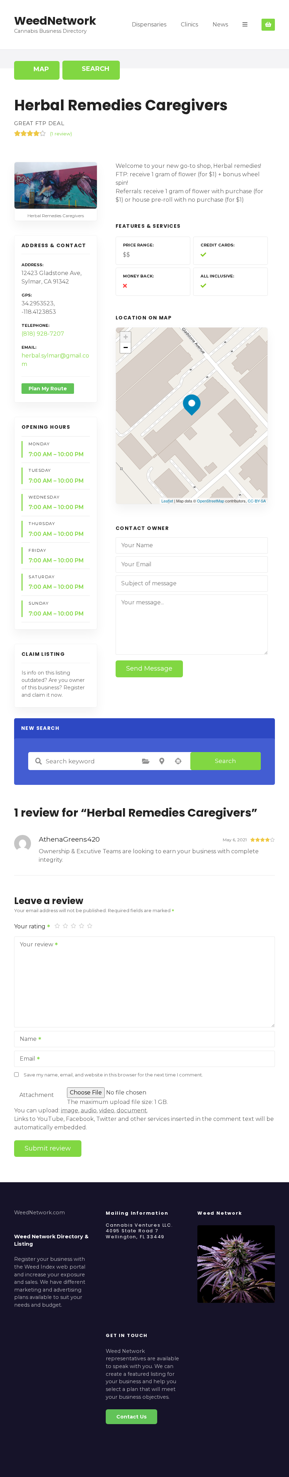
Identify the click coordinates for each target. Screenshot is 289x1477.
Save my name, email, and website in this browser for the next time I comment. (113, 1075)
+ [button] (125, 336)
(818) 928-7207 (42, 333)
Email (25, 1059)
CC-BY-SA (257, 500)
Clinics (189, 24)
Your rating (30, 926)
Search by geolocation (178, 761)
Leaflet (167, 500)
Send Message (149, 668)
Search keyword (38, 761)
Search (225, 760)
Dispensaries (149, 24)
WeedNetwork (55, 21)
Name (26, 1040)
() (61, 133)
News (220, 24)
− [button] (125, 347)
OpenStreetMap (210, 500)
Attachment (36, 1095)
